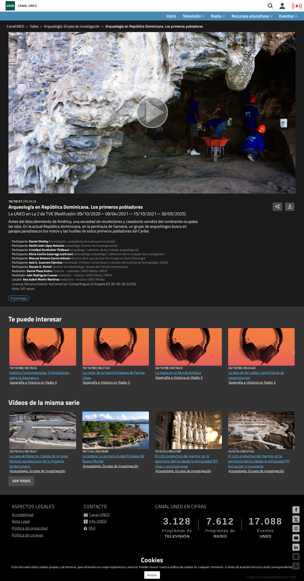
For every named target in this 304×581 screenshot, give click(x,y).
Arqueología (18, 298)
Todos (34, 26)
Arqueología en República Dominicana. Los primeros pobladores (154, 26)
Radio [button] (216, 16)
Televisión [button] (192, 16)
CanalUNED (15, 26)
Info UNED (98, 521)
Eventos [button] (287, 16)
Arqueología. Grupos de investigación (72, 26)
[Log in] (282, 6)
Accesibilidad (23, 515)
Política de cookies (27, 535)
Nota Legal (21, 521)
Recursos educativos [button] (251, 16)
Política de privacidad (30, 528)
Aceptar (152, 575)
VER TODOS (21, 481)
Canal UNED (99, 515)
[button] (294, 352)
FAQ (92, 528)
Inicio (171, 16)
